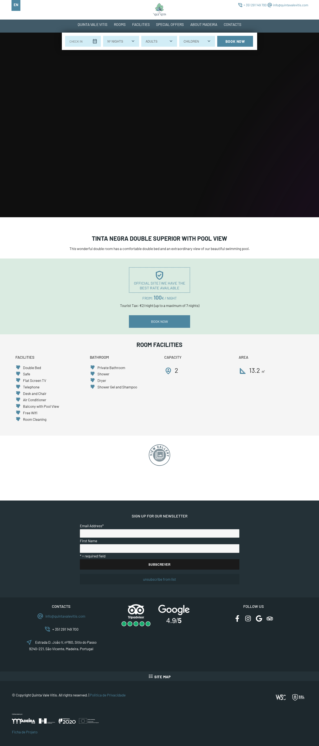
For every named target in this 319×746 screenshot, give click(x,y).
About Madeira (203, 24)
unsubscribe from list (159, 579)
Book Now (235, 41)
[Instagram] (248, 622)
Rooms (120, 24)
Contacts (232, 24)
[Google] (258, 622)
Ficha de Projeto (25, 732)
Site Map (159, 676)
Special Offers (170, 24)
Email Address (92, 526)
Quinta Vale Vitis (92, 24)
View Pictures (159, 455)
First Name (88, 541)
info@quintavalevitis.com (290, 5)
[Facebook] (237, 622)
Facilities (141, 24)
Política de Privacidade (108, 695)
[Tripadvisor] (269, 622)
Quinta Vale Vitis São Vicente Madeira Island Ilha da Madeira (161, 12)
